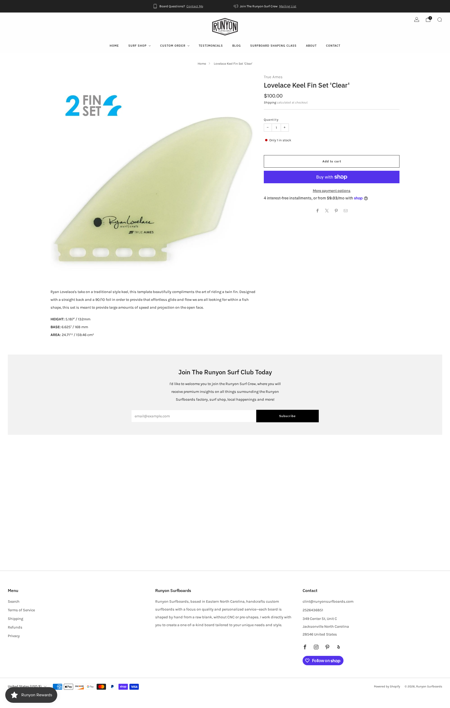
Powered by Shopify (387, 686)
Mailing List (287, 6)
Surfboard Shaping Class (273, 45)
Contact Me (194, 6)
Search (14, 601)
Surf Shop (137, 45)
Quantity (271, 119)
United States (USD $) (24, 686)
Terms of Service (21, 610)
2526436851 (313, 610)
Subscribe (287, 416)
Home (114, 45)
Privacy (14, 636)
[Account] (416, 19)
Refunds (15, 627)
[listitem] (178, 6)
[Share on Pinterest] (336, 210)
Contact (333, 45)
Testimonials (211, 45)
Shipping (270, 102)
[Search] (439, 19)
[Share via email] (346, 210)
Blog (236, 45)
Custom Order (172, 45)
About (311, 45)
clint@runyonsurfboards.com (328, 601)
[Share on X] (327, 210)
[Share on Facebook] (318, 210)
